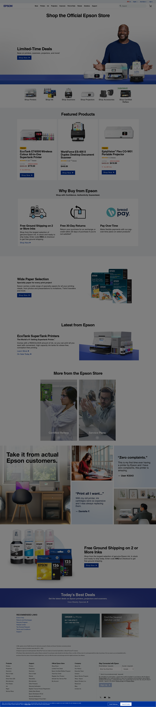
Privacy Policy (28, 704)
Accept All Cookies (126, 704)
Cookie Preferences (113, 704)
